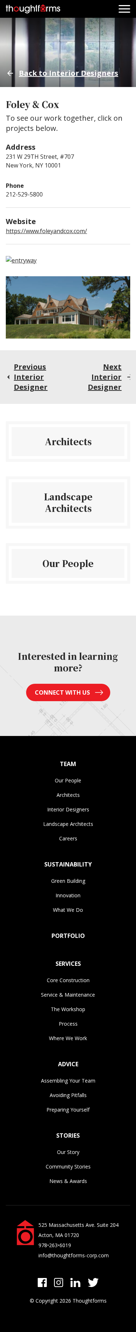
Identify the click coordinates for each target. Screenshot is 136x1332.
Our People (68, 780)
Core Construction (68, 980)
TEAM (68, 764)
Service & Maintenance (68, 994)
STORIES (68, 1135)
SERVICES (68, 964)
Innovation (68, 895)
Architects (68, 794)
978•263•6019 (54, 1245)
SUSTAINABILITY (68, 864)
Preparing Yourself (68, 1109)
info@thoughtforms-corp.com (73, 1255)
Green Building (68, 880)
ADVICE (68, 1064)
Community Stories (68, 1166)
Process (68, 1023)
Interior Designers (68, 809)
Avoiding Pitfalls (68, 1095)
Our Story (68, 1152)
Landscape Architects (68, 823)
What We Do (68, 909)
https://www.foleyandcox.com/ (46, 231)
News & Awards (68, 1181)
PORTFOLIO (68, 936)
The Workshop (68, 1009)
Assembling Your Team (68, 1080)
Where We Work (68, 1038)
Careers (68, 838)
